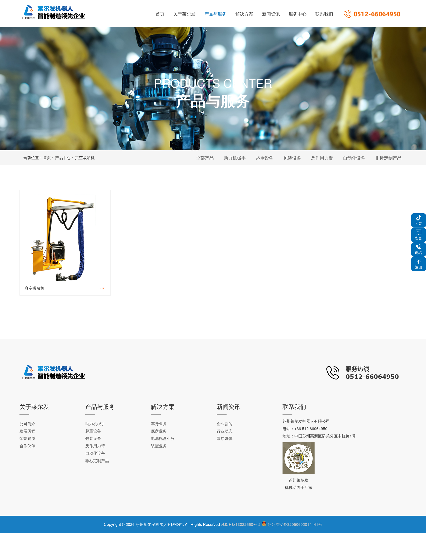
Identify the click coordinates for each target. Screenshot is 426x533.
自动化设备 (354, 157)
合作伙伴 (27, 446)
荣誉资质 (27, 438)
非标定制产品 (388, 157)
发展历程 (27, 431)
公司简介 (27, 423)
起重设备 (264, 157)
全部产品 (205, 157)
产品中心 (63, 157)
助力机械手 (235, 157)
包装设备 (292, 157)
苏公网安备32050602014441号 (294, 524)
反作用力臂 (322, 157)
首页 (47, 157)
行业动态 (224, 431)
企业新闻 (224, 423)
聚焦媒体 (224, 438)
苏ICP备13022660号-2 (241, 524)
